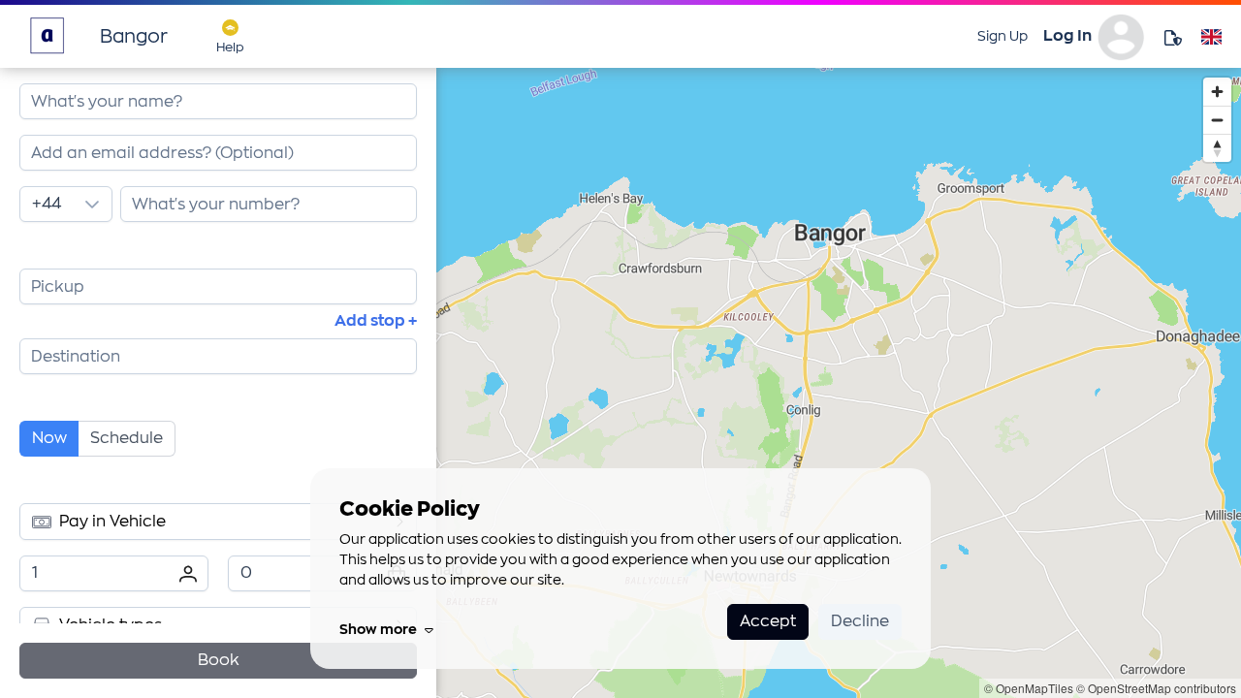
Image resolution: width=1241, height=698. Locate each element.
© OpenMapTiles (1028, 688)
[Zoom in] (1217, 92)
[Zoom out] (1217, 120)
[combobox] (218, 153)
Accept (768, 621)
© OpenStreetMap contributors (1156, 688)
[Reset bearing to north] (1217, 148)
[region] (838, 383)
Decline (860, 621)
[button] (92, 204)
